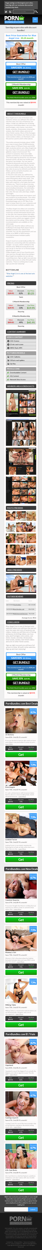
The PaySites (17, 605)
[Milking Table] (21, 991)
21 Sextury (9, 735)
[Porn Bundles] (14, 19)
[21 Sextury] (21, 720)
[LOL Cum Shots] (21, 1156)
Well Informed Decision (20, 613)
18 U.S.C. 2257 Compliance (13, 1243)
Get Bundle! (21, 71)
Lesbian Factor (11, 840)
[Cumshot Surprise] (21, 886)
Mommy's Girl (10, 952)
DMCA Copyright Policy (30, 1243)
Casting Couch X (11, 1118)
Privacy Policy (18, 1242)
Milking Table (10, 1005)
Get (21, 754)
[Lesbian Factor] (21, 825)
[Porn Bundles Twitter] (6, 11)
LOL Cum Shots (11, 1170)
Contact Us (9, 1242)
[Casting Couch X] (21, 1103)
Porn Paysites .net (18, 609)
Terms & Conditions (30, 1242)
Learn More (9, 744)
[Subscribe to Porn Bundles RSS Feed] (10, 11)
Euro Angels (10, 787)
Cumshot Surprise (12, 900)
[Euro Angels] (21, 773)
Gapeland (9, 1065)
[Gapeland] (21, 1051)
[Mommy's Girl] (21, 938)
